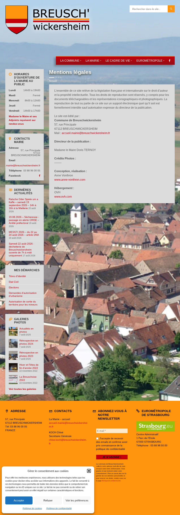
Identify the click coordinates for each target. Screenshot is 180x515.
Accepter (19, 500)
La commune (69, 60)
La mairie (92, 60)
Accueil (53, 80)
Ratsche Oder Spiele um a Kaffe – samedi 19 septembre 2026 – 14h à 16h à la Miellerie (23, 203)
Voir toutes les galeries (22, 389)
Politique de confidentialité (59, 508)
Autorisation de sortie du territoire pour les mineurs (23, 303)
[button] (89, 471)
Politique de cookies (32, 508)
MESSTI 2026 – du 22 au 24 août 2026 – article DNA (24, 233)
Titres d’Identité (17, 276)
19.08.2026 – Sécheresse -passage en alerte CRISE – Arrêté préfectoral (24, 220)
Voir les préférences (77, 500)
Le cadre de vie (118, 60)
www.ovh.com (63, 196)
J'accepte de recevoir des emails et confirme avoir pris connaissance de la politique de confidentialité (111, 443)
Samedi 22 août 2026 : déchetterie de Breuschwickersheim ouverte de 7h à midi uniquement (21, 249)
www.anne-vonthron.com (69, 179)
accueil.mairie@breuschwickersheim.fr (86, 133)
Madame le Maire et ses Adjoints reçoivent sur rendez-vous (23, 120)
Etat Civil (13, 281)
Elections (14, 287)
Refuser (48, 500)
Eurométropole (149, 60)
